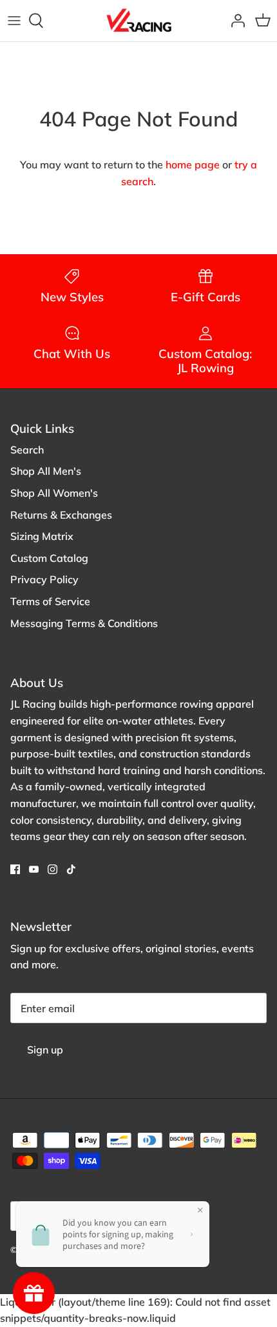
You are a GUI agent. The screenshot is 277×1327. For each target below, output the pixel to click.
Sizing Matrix (41, 536)
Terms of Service (50, 601)
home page (193, 164)
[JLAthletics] (138, 20)
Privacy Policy (44, 579)
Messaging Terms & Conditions (84, 623)
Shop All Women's (54, 492)
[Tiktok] (71, 869)
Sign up (45, 1049)
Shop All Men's (45, 470)
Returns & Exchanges (61, 514)
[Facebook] (15, 869)
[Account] (234, 20)
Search (27, 449)
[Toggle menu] (14, 20)
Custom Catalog (49, 558)
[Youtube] (34, 869)
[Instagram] (52, 869)
